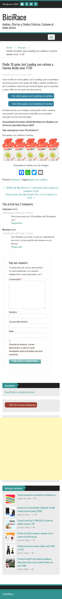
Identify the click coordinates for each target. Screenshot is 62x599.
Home (9, 47)
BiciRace (14, 17)
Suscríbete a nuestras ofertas (19, 392)
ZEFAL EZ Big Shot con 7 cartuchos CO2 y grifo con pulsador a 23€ (31, 189)
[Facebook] (36, 4)
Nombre (13, 312)
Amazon (22, 47)
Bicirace (14, 74)
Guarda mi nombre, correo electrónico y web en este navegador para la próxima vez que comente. (26, 349)
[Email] (22, 4)
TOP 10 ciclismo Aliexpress (22, 405)
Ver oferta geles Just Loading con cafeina (32, 96)
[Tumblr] (27, 4)
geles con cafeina (38, 179)
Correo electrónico (18, 321)
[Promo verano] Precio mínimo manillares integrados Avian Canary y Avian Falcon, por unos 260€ (35, 562)
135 (32, 514)
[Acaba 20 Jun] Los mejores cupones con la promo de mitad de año (35, 535)
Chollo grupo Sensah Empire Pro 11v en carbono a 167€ (31, 196)
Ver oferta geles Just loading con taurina (32, 103)
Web (11, 331)
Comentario (15, 279)
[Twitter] (31, 4)
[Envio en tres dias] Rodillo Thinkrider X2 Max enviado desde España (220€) (36, 509)
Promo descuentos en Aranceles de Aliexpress (36, 494)
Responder (16, 223)
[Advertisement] (31, 449)
